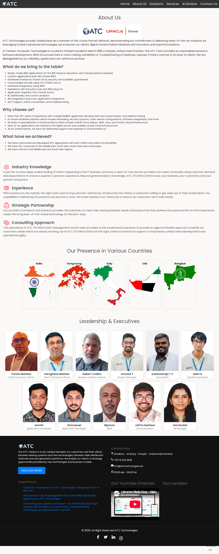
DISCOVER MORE (31, 470)
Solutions (156, 4)
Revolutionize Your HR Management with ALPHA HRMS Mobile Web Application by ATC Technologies (59, 497)
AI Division (189, 4)
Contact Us (208, 4)
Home (125, 4)
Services (172, 4)
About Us (139, 4)
